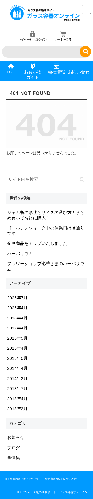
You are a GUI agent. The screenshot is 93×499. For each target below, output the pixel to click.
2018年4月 (17, 318)
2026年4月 (17, 307)
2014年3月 (17, 378)
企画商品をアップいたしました (37, 243)
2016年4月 (17, 348)
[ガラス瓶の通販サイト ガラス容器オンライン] (45, 20)
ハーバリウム (20, 253)
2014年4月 (17, 368)
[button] (82, 179)
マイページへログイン (32, 39)
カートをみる (63, 39)
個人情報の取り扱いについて (22, 478)
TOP (10, 72)
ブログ (13, 447)
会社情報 (56, 72)
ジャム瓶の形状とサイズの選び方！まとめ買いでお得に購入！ (45, 215)
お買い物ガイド (32, 75)
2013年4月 (17, 398)
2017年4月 (17, 328)
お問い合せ (78, 72)
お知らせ (15, 437)
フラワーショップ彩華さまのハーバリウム (45, 266)
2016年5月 (17, 338)
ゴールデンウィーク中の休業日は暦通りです (45, 231)
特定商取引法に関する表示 (61, 478)
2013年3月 (17, 408)
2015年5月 (17, 358)
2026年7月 (17, 297)
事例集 (13, 457)
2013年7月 (17, 388)
